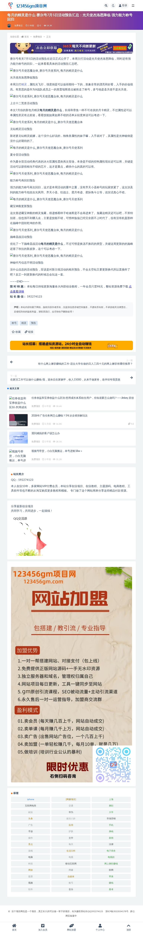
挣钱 (111, 831)
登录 (124, 5)
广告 (30, 825)
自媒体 (71, 876)
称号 (14, 323)
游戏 (30, 851)
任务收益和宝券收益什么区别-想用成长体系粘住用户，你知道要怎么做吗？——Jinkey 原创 (82, 398)
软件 (30, 889)
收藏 (18, 332)
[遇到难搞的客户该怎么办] (18, 437)
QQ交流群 (20, 518)
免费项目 (18, 26)
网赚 (71, 870)
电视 (71, 857)
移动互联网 (71, 864)
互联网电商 (30, 806)
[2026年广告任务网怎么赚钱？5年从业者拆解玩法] (18, 423)
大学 (111, 812)
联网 (111, 870)
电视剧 (111, 857)
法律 (111, 844)
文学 (71, 838)
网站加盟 (71, 930)
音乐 (71, 889)
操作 (30, 838)
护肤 (71, 831)
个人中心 (100, 930)
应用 (71, 825)
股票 (30, 876)
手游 (30, 831)
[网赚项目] (71, 799)
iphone (30, 799)
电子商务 (111, 851)
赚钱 (111, 883)
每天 (71, 844)
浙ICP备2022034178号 (116, 911)
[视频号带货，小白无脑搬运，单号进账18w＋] (18, 458)
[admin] (9, 26)
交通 (71, 806)
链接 (30, 332)
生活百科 (70, 851)
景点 (30, 844)
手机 (111, 825)
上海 (111, 799)
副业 (30, 812)
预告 (33, 323)
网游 (30, 870)
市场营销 (111, 818)
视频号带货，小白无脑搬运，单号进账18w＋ (57, 451)
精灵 (24, 84)
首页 (26, 37)
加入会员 (42, 930)
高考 (111, 889)
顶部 (128, 930)
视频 (30, 883)
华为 (71, 812)
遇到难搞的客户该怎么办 (45, 433)
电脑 (30, 857)
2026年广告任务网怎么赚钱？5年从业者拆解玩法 (59, 415)
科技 (30, 864)
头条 (30, 818)
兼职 (111, 806)
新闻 (111, 838)
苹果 (111, 876)
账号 (71, 883)
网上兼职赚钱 (111, 864)
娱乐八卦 (70, 818)
